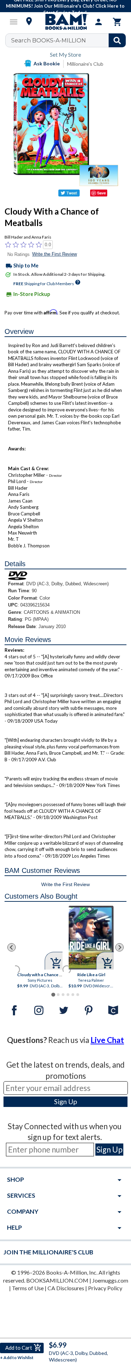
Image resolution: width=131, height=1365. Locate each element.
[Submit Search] (117, 40)
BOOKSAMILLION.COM (57, 1280)
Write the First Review (54, 254)
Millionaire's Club (85, 64)
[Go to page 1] (53, 995)
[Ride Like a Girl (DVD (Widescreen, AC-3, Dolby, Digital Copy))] (91, 938)
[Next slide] (119, 947)
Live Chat (107, 1040)
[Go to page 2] (58, 994)
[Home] (65, 22)
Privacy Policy (105, 1288)
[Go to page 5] (72, 994)
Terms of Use (28, 1288)
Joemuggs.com (110, 1280)
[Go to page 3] (62, 994)
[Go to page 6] (77, 994)
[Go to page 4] (67, 994)
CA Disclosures (66, 1288)
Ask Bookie (47, 63)
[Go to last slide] (11, 947)
